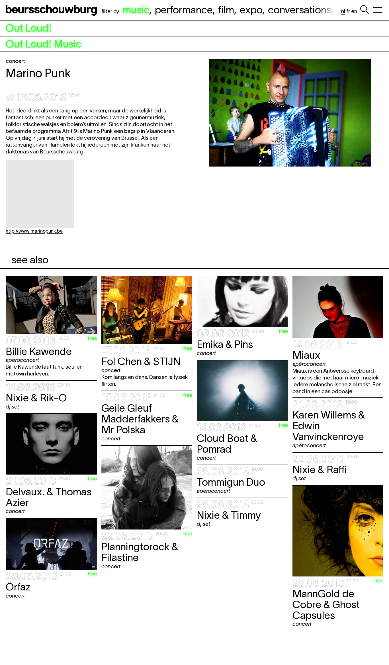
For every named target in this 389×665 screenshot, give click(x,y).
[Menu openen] (377, 10)
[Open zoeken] (364, 10)
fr (348, 11)
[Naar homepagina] (52, 10)
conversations (299, 9)
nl (343, 11)
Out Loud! (29, 28)
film (226, 9)
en (354, 11)
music (136, 9)
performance (183, 9)
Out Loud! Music (43, 44)
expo (251, 9)
